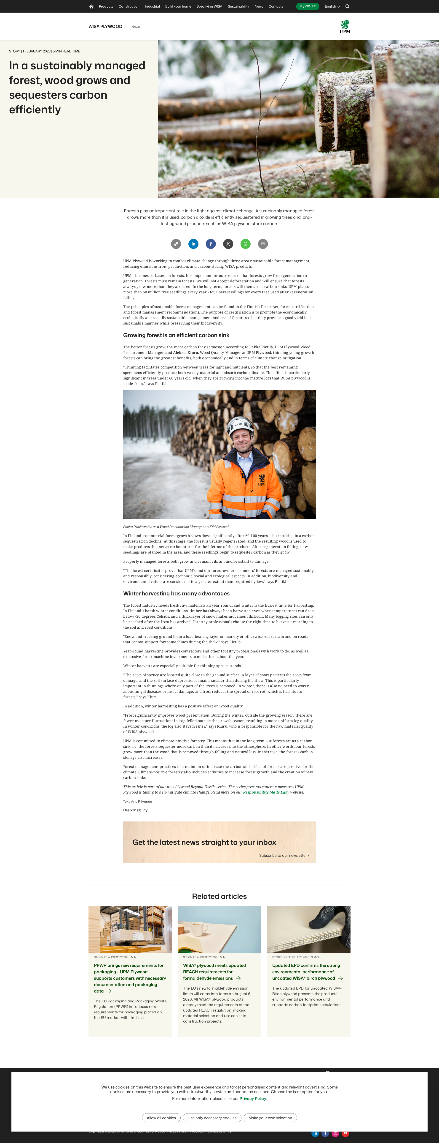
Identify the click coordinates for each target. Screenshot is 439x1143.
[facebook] (325, 1133)
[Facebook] (211, 244)
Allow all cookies (161, 1117)
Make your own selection (270, 1117)
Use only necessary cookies (212, 1117)
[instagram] (335, 1133)
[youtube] (345, 1133)
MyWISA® (308, 6)
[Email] (263, 244)
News (135, 26)
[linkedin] (315, 1133)
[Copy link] (176, 244)
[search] (347, 6)
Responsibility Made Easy (266, 792)
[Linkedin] (193, 244)
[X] (228, 244)
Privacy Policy (253, 1098)
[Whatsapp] (246, 244)
